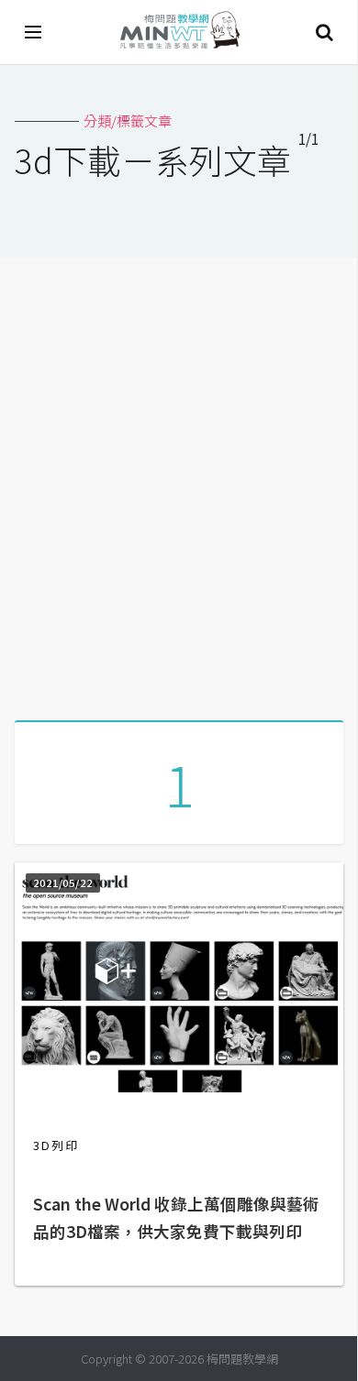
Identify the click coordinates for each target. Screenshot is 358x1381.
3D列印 (56, 1145)
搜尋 (324, 32)
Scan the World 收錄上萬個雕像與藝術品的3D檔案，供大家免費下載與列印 (176, 1217)
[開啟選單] (34, 32)
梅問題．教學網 (179, 32)
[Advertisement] (179, 482)
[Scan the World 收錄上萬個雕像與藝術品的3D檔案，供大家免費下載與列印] (179, 1086)
